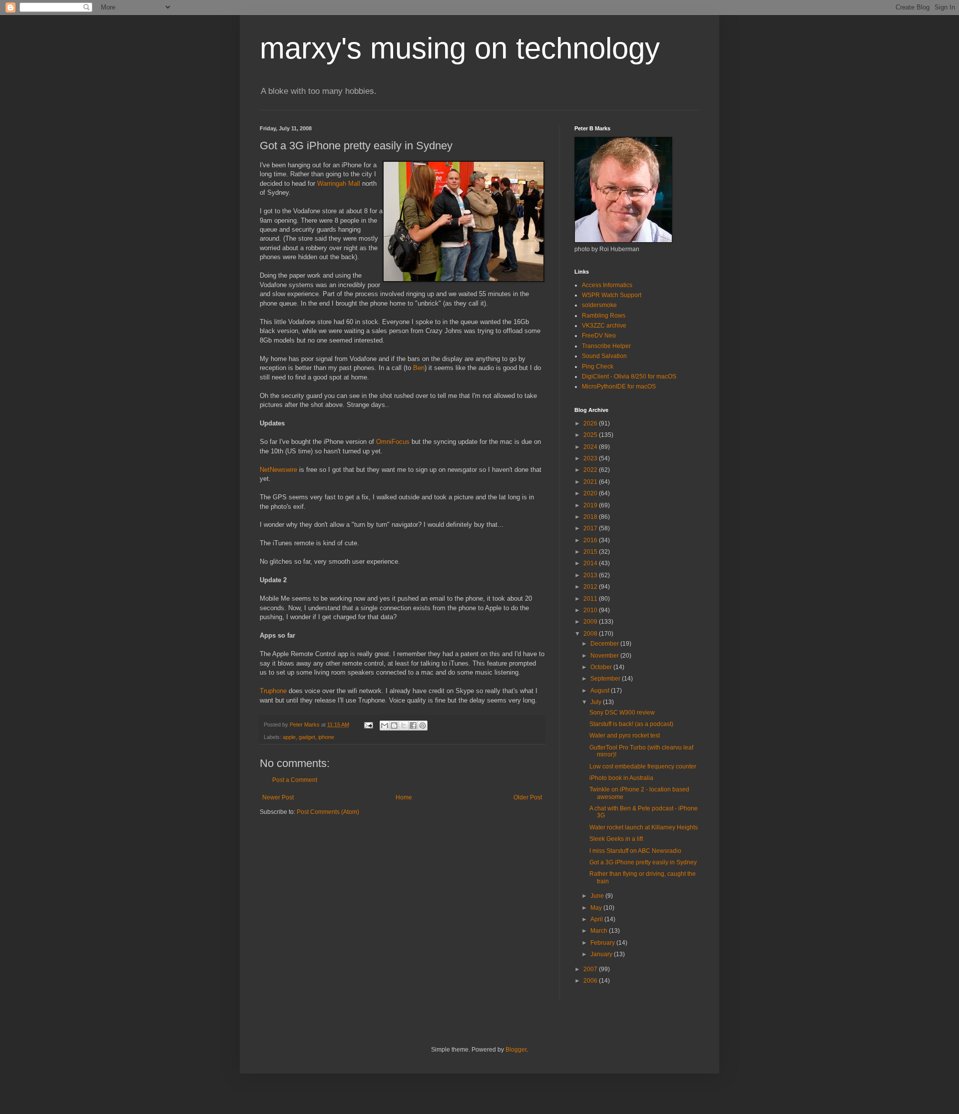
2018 (591, 516)
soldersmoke (599, 305)
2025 (591, 434)
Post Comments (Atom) (328, 811)
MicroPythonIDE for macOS (619, 386)
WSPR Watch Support (611, 295)
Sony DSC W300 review (622, 712)
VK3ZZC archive (604, 325)
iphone (326, 737)
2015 (591, 551)
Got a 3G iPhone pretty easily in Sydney (643, 862)
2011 (591, 598)
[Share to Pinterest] (423, 726)
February (603, 942)
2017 (591, 528)
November (605, 655)
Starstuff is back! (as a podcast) (631, 724)
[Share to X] (404, 726)
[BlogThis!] (394, 726)
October (601, 667)
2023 (591, 458)
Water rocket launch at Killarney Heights (643, 827)
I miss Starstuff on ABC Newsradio (635, 850)
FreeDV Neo (599, 335)
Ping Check (597, 366)
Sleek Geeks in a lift (616, 838)
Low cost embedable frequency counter (642, 766)
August (600, 690)
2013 (591, 575)
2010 (591, 610)
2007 (591, 969)
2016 (591, 540)
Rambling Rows (603, 315)
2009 (591, 621)
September (606, 678)
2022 (591, 469)
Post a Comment (294, 779)
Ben (419, 367)
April (597, 919)
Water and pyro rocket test (624, 735)
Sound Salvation (604, 356)
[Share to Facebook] (413, 726)
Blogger (515, 1049)
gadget (307, 737)
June (597, 895)
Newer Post (278, 797)
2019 (591, 505)
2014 (591, 563)
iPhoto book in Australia (621, 777)
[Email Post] (368, 725)
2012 (591, 586)
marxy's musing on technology (460, 48)
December (605, 643)
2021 (591, 481)
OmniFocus (393, 441)
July (596, 702)
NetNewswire (278, 469)
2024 (591, 446)
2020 (591, 493)
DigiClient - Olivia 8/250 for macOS (629, 376)
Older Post (527, 797)
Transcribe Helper (606, 346)
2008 (591, 633)
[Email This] (385, 726)
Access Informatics (607, 285)
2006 (591, 980)
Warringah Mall (338, 183)
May (596, 907)
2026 (591, 423)
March (599, 930)
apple (289, 737)
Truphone (273, 691)
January (602, 954)
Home (404, 797)
